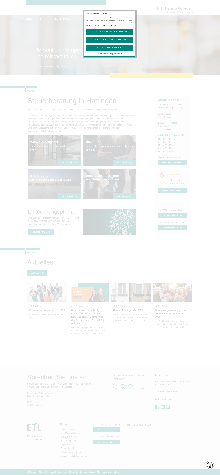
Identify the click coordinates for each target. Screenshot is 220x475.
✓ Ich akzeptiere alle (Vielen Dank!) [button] (109, 31)
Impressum (118, 54)
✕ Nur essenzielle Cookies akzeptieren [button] (109, 39)
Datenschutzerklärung (108, 25)
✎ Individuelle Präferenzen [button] (110, 48)
